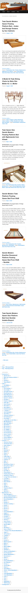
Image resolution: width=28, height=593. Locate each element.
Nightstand (4, 71)
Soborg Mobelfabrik (8, 560)
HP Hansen (6, 527)
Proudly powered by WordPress (14, 590)
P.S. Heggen (6, 429)
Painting (6, 380)
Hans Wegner (7, 407)
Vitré (5, 579)
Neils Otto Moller (5, 122)
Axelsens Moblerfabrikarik (10, 496)
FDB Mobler (6, 515)
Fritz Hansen (7, 518)
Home (3, 11)
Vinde (5, 571)
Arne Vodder (7, 390)
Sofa (5, 483)
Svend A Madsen (8, 437)
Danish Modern (20, 71)
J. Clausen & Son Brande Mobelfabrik (12, 530)
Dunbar (5, 505)
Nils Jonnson (7, 426)
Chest (5, 454)
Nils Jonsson (7, 428)
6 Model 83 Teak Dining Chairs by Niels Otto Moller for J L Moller (11, 81)
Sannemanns (7, 556)
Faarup (5, 510)
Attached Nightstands (17, 186)
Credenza (6, 459)
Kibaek (23, 184)
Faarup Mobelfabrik (8, 511)
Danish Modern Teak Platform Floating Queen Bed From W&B (10, 195)
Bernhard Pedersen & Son (10, 497)
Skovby (5, 559)
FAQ (18, 11)
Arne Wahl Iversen (8, 391)
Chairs (7, 119)
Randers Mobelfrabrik (9, 554)
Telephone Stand (8, 488)
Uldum (5, 567)
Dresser (5, 469)
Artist (3, 383)
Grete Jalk (6, 402)
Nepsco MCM (7, 546)
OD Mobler (6, 549)
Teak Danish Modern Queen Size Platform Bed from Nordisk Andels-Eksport (10, 316)
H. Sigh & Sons (7, 522)
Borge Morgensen (8, 394)
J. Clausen (6, 410)
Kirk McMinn (7, 385)
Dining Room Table (8, 465)
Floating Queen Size (10, 70)
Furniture (17, 70)
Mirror (5, 378)
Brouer (5, 500)
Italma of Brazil (7, 529)
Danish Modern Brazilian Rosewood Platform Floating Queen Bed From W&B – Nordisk (10, 257)
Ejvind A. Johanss (8, 398)
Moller (22, 121)
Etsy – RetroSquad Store (8, 368)
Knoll (5, 538)
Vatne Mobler (7, 568)
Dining (15, 119)
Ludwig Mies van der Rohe (10, 420)
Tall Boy (6, 486)
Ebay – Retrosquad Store (8, 367)
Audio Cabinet (7, 445)
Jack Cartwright (7, 412)
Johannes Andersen (8, 415)
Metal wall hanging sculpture (10, 377)
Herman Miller (7, 524)
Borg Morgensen (7, 393)
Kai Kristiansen (7, 416)
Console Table (7, 458)
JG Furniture (7, 534)
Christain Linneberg (8, 503)
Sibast (5, 557)
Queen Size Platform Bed (7, 72)
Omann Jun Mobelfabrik (9, 551)
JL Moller (12, 121)
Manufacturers (22, 70)
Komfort (6, 540)
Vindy (5, 576)
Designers (11, 119)
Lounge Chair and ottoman (10, 477)
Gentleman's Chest (8, 475)
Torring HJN (6, 565)
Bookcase (6, 450)
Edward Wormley (8, 396)
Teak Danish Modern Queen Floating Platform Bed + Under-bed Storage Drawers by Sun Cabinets (10, 26)
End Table (6, 470)
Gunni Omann (7, 404)
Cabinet (5, 451)
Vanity (5, 489)
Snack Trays (19, 187)
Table (5, 484)
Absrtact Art (6, 375)
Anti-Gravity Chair (8, 443)
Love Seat (6, 478)
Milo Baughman (7, 421)
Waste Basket (7, 382)
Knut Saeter (6, 418)
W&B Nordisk (22, 304)
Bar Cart (6, 447)
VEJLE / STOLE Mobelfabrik (10, 570)
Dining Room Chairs (8, 464)
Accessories (5, 374)
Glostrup (6, 519)
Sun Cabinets (10, 71)
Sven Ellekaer (7, 435)
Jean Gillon (6, 413)
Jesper (5, 532)
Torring (5, 564)
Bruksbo (6, 502)
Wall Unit (6, 491)
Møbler (5, 545)
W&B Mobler (11, 245)
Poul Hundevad (7, 431)
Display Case (7, 467)
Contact (13, 11)
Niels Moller (6, 424)
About (8, 11)
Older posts (5, 360)
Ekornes (6, 508)
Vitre (5, 578)
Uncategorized (5, 584)
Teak (14, 72)
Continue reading (6, 68)
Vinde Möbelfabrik (8, 575)
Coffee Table (6, 456)
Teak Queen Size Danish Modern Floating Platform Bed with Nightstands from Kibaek (10, 134)
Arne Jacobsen (7, 388)
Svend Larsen (7, 439)
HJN (5, 526)
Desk (5, 461)
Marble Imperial (7, 541)
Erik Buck (6, 399)
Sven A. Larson (7, 434)
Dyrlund (5, 507)
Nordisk (4, 353)
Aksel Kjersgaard (8, 494)
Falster (5, 513)
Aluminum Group (8, 442)
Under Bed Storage (20, 72)
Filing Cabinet (7, 472)
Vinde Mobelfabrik (8, 573)
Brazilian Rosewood (9, 305)
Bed (7, 184)
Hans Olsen (6, 405)
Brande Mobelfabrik (8, 499)
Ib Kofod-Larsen (7, 409)
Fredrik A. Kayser (8, 401)
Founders (6, 516)
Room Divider (7, 481)
